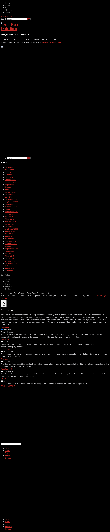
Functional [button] (5, 339)
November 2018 (11, 226)
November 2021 (11, 194)
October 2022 (10, 187)
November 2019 (11, 206)
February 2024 (10, 179)
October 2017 (10, 246)
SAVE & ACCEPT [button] (8, 386)
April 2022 (9, 189)
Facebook (52, 42)
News (7, 5)
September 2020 (11, 202)
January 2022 (10, 192)
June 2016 (9, 270)
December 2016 (11, 261)
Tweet (59, 42)
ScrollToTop (5, 275)
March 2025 (9, 170)
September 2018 (11, 229)
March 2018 (9, 238)
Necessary (7, 329)
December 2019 (11, 204)
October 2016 (10, 266)
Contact (8, 12)
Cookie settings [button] (100, 295)
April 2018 (9, 236)
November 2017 (11, 243)
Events (8, 7)
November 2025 (11, 167)
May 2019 (9, 216)
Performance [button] (6, 349)
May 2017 (9, 253)
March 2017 (9, 256)
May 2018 (9, 234)
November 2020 (11, 199)
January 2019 (10, 224)
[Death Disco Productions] (9, 29)
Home (7, 3)
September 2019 (11, 211)
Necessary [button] (5, 327)
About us (8, 10)
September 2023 (11, 184)
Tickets (45, 42)
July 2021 (9, 197)
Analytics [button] (4, 359)
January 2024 (10, 182)
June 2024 (9, 174)
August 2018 (10, 231)
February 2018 (10, 241)
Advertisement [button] (6, 369)
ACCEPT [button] (4, 298)
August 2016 (10, 268)
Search (3, 19)
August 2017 (10, 251)
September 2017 (11, 248)
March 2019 (9, 219)
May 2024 (9, 177)
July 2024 (9, 172)
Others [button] (3, 378)
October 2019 (10, 209)
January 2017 (10, 258)
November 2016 (11, 263)
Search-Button (6, 16)
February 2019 (10, 221)
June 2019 (9, 214)
